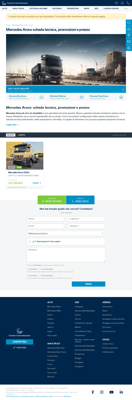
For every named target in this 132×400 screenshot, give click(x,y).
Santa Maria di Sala (83, 331)
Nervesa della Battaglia (85, 311)
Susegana (79, 306)
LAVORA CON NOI (111, 9)
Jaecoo (50, 327)
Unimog (50, 360)
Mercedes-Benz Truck (19, 25)
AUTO (4, 9)
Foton (50, 364)
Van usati (51, 368)
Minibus (50, 377)
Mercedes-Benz (54, 306)
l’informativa (37, 265)
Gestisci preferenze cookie (44, 396)
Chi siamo (106, 327)
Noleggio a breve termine (113, 323)
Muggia (78, 358)
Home (8, 25)
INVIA (89, 284)
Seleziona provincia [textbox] (37, 233)
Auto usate (52, 335)
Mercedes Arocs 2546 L (19, 172)
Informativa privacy (12, 396)
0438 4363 (21, 347)
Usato (21, 135)
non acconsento (47, 269)
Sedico (78, 315)
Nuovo (10, 135)
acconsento (33, 269)
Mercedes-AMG (54, 311)
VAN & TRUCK (18, 9)
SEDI (96, 9)
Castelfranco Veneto (83, 323)
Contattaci (20, 342)
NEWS (86, 9)
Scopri (36, 183)
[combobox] (66, 233)
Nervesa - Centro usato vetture (84, 340)
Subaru (50, 319)
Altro (126, 9)
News (104, 311)
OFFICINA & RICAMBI (38, 9)
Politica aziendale (110, 348)
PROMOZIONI (73, 9)
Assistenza (107, 315)
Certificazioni (108, 352)
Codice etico (107, 344)
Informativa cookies (27, 396)
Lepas (49, 331)
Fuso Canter (52, 356)
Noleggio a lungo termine (113, 319)
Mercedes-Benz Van (56, 348)
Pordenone (80, 354)
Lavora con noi (108, 331)
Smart (49, 315)
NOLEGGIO (57, 9)
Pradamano (80, 335)
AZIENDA (106, 302)
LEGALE (105, 339)
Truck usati (52, 372)
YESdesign (67, 396)
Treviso (78, 319)
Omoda (50, 323)
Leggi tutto (11, 125)
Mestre (78, 327)
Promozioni (107, 306)
